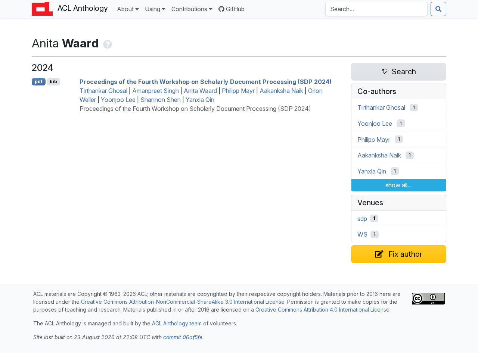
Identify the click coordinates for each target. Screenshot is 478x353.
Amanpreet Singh (155, 90)
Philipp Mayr (238, 90)
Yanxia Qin (200, 99)
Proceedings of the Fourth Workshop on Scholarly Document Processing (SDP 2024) (206, 81)
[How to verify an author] (107, 43)
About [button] (125, 9)
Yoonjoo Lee (118, 99)
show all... (398, 185)
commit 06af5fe (182, 337)
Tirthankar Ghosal (103, 90)
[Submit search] (438, 9)
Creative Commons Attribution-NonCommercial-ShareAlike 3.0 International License (183, 302)
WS (362, 234)
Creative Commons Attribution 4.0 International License (322, 309)
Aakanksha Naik (281, 90)
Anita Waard (200, 90)
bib (53, 81)
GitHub (235, 9)
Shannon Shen (160, 99)
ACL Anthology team (177, 323)
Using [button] (152, 9)
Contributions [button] (189, 9)
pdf (39, 81)
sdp (362, 218)
